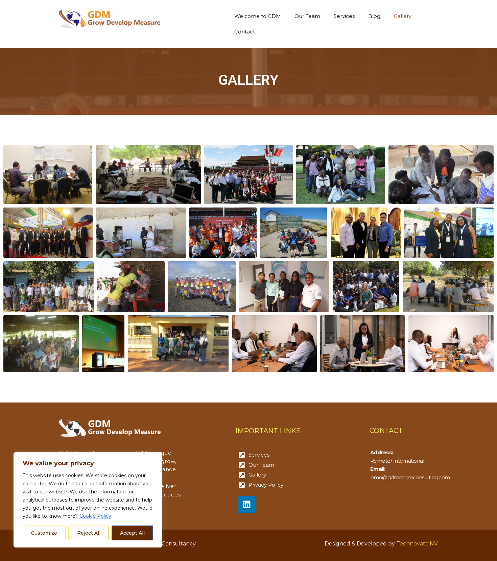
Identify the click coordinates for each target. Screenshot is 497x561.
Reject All (88, 533)
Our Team (307, 16)
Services (344, 16)
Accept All (132, 533)
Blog (374, 16)
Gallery (402, 16)
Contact (244, 31)
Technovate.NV (417, 543)
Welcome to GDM (257, 16)
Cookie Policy (95, 516)
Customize (44, 533)
